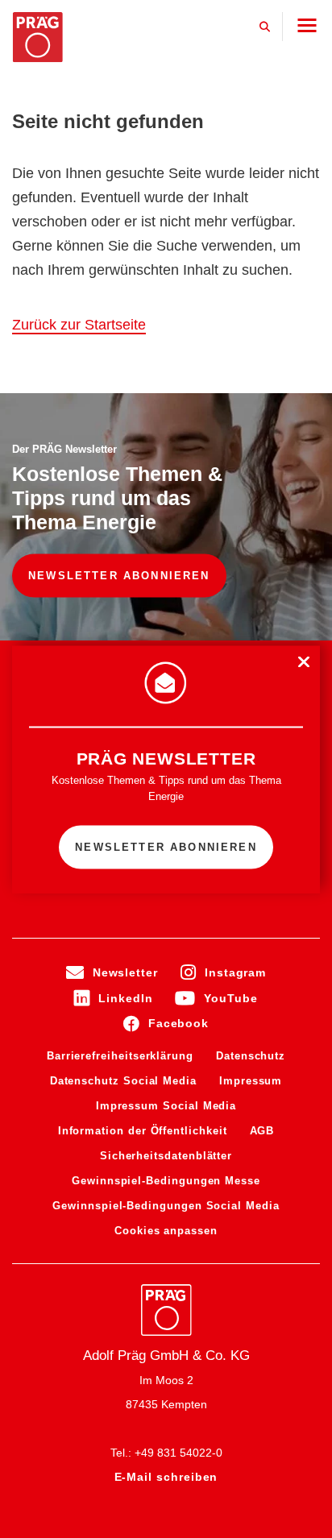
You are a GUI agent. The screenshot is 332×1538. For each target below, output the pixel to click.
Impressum (250, 1081)
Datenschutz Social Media (123, 1081)
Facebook (178, 1023)
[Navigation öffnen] (306, 25)
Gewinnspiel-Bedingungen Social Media (165, 1206)
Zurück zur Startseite (79, 325)
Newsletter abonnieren (119, 575)
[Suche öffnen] (265, 26)
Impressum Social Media (166, 1106)
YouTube (230, 998)
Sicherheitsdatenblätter (166, 1156)
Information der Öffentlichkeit (142, 1131)
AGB (262, 1131)
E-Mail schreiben (166, 1476)
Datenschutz (250, 1056)
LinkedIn (125, 998)
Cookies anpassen (166, 1231)
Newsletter (125, 972)
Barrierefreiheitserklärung (120, 1056)
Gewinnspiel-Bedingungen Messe (166, 1181)
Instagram (235, 972)
